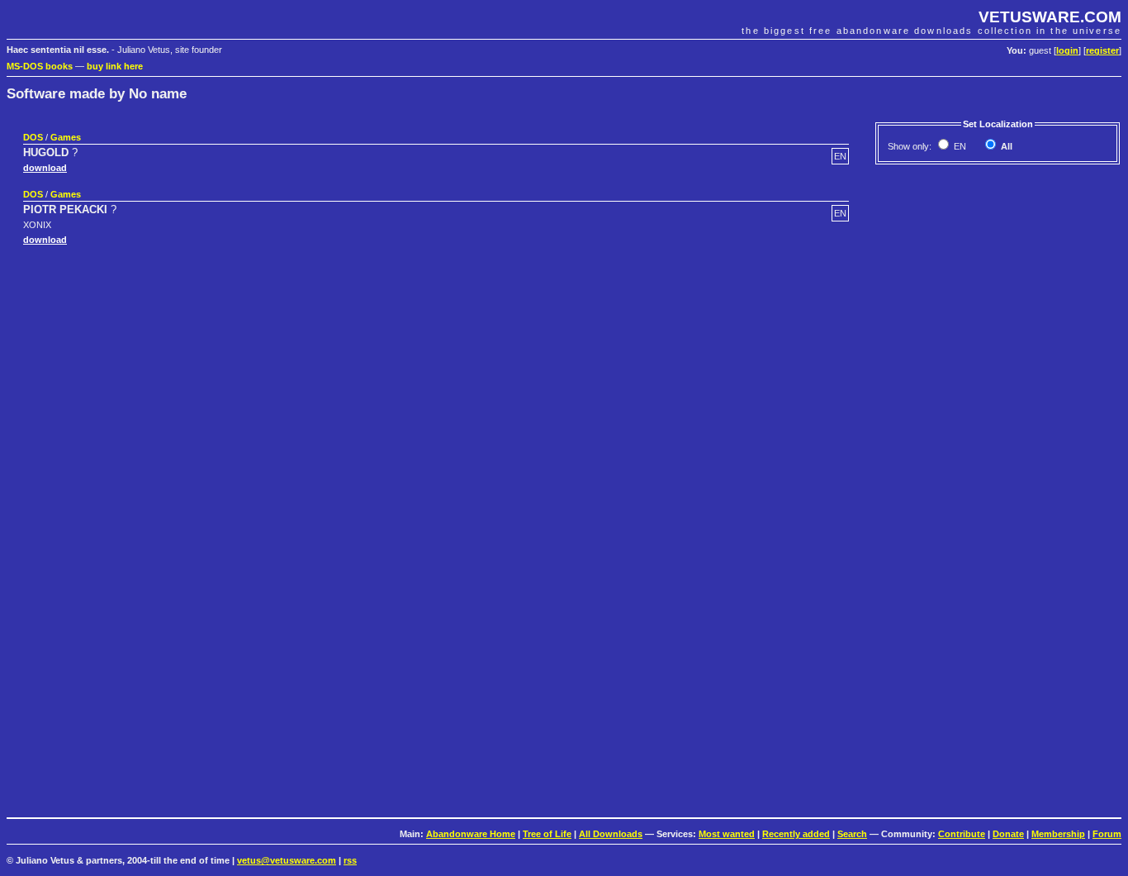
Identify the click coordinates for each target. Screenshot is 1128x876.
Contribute (961, 834)
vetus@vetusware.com (286, 860)
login (1067, 50)
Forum (1106, 834)
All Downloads (610, 834)
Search (852, 834)
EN (958, 146)
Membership (1058, 834)
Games (65, 137)
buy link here (115, 66)
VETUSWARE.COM (1050, 17)
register (1102, 50)
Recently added (796, 834)
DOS (33, 137)
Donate (1008, 834)
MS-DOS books (40, 66)
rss (350, 860)
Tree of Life (547, 834)
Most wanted (727, 834)
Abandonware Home (470, 834)
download (45, 168)
